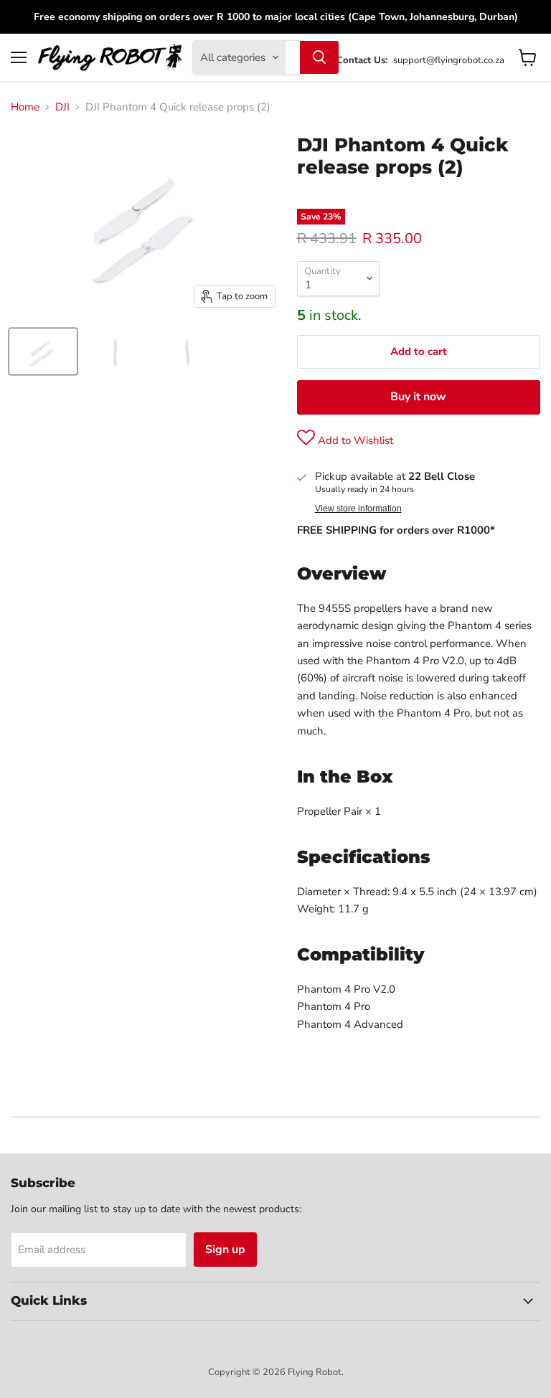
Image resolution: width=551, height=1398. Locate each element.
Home (25, 107)
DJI (62, 107)
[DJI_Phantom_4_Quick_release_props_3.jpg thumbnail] (187, 351)
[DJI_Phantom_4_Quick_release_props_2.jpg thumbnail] (115, 351)
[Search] (319, 57)
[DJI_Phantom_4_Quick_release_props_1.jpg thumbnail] (43, 351)
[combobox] (293, 57)
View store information (358, 509)
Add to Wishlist (354, 440)
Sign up (225, 1249)
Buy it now (418, 397)
